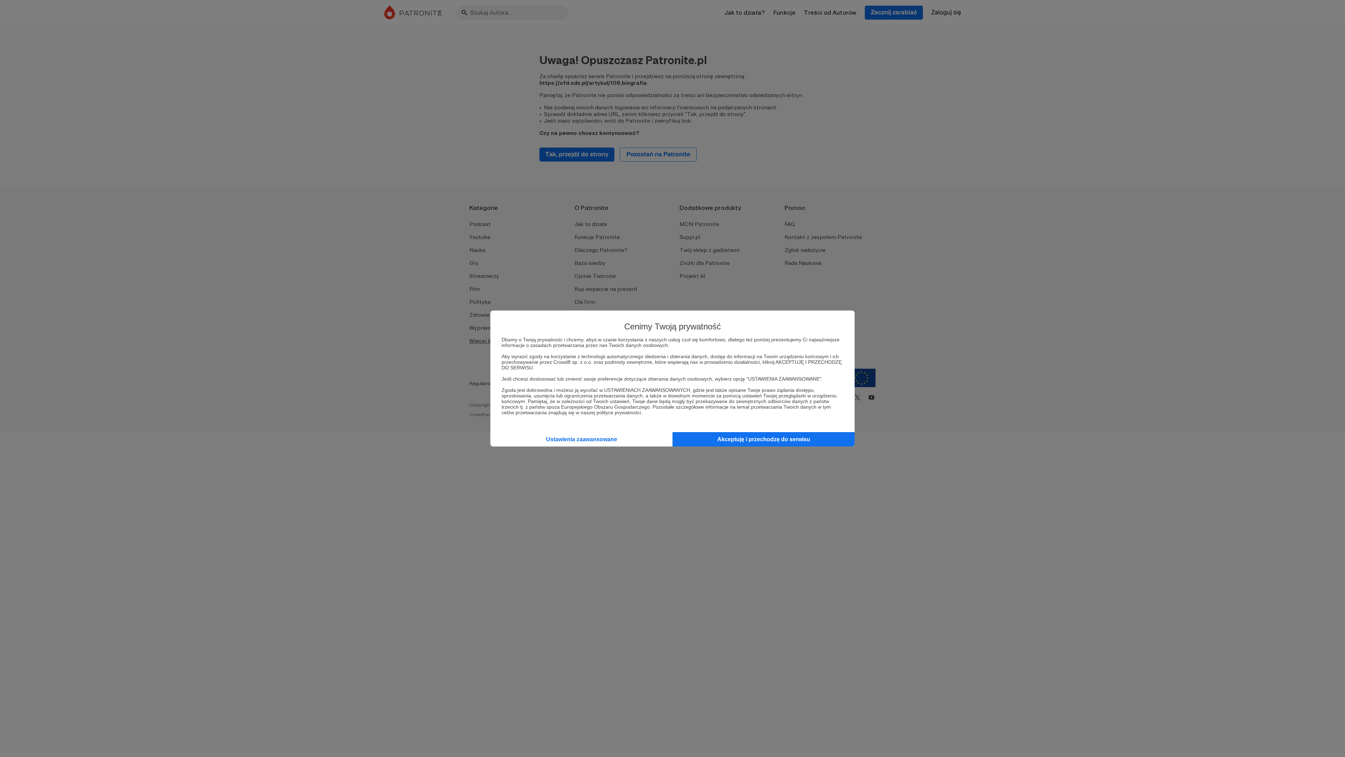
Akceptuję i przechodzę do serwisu (763, 439)
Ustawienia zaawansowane (581, 439)
